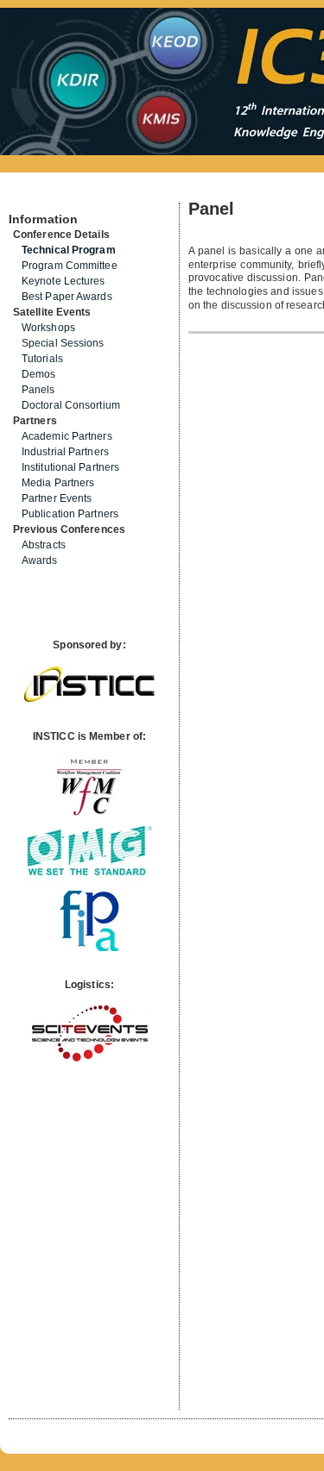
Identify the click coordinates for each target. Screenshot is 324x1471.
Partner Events (57, 498)
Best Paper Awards (67, 297)
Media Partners (58, 483)
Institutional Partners (70, 467)
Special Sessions (63, 343)
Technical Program (69, 250)
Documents (27, 196)
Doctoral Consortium (71, 405)
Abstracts (44, 545)
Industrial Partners (65, 452)
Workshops (48, 328)
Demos (39, 374)
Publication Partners (70, 514)
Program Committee (70, 266)
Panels (38, 390)
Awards (40, 560)
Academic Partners (67, 436)
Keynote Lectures (63, 281)
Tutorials (42, 359)
